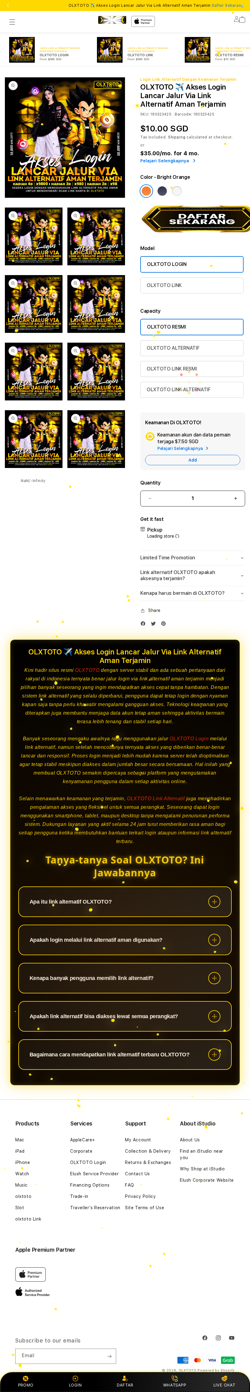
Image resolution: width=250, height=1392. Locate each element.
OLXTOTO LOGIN (167, 264)
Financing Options (89, 1185)
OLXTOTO (87, 670)
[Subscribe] (109, 1356)
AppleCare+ (82, 1139)
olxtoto (23, 1196)
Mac (19, 1139)
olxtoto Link (28, 1219)
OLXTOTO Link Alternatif (156, 798)
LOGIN (75, 1385)
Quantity (150, 483)
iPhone (22, 1162)
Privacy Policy (140, 1196)
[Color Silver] (177, 191)
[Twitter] (155, 625)
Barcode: (183, 114)
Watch (22, 1173)
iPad (19, 1151)
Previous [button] (8, 5)
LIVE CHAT (224, 1385)
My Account (138, 1139)
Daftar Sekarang (228, 5)
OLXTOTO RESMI (166, 327)
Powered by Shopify (216, 1370)
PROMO (26, 1385)
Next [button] (242, 5)
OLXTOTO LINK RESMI (172, 369)
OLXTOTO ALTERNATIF (173, 348)
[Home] (112, 20)
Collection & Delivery (148, 1151)
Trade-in (79, 1196)
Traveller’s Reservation (95, 1207)
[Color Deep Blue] (162, 191)
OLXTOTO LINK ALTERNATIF (179, 389)
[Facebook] (144, 625)
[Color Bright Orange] (146, 191)
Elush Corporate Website (207, 1180)
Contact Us (137, 1173)
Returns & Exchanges (148, 1162)
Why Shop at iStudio (202, 1168)
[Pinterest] (165, 625)
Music (21, 1185)
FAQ (129, 1185)
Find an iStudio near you (201, 1154)
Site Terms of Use (144, 1207)
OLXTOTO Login (189, 738)
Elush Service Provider (94, 1173)
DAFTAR (125, 1385)
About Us (190, 1139)
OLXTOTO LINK (164, 285)
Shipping (177, 137)
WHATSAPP (174, 1385)
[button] (12, 22)
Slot (19, 1207)
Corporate (81, 1151)
